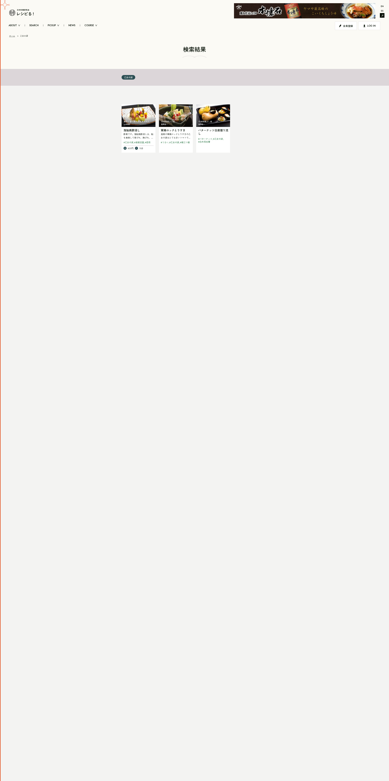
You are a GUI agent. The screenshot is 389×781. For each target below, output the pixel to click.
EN (382, 6)
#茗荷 (147, 142)
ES (382, 10)
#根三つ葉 (185, 142)
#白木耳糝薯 (204, 141)
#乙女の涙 (128, 142)
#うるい (165, 142)
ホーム (12, 35)
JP (383, 15)
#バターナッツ (205, 138)
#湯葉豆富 (139, 142)
